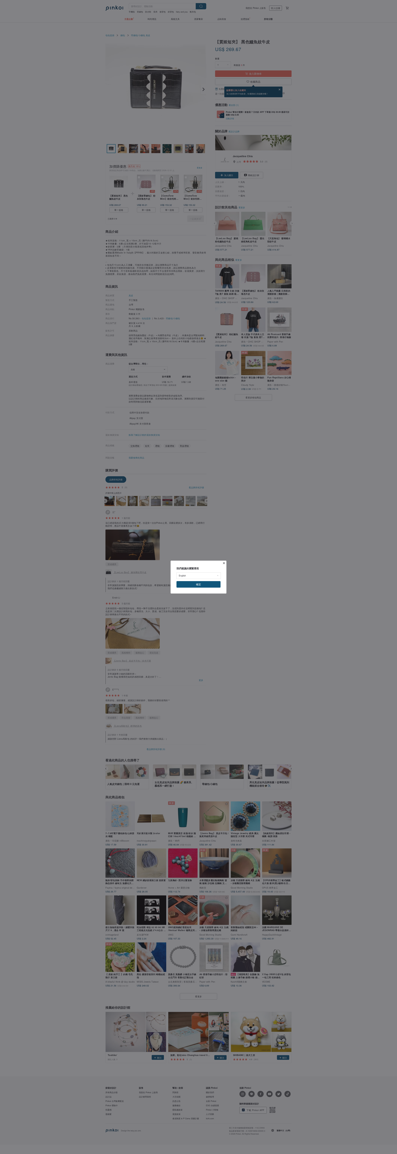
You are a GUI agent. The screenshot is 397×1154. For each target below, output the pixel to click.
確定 (198, 584)
